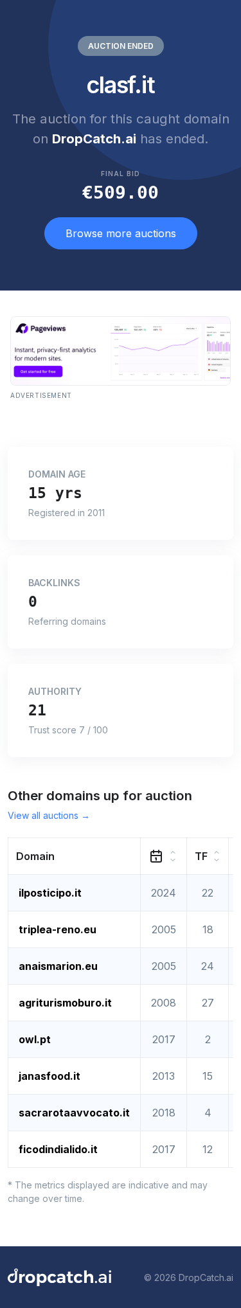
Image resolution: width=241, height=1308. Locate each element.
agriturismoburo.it (65, 1002)
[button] (74, 856)
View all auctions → (49, 815)
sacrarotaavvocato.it (74, 1112)
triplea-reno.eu (57, 929)
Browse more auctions (121, 233)
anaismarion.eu (58, 966)
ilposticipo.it (50, 892)
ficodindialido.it (58, 1149)
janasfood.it (49, 1076)
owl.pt (35, 1039)
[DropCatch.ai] (59, 1277)
